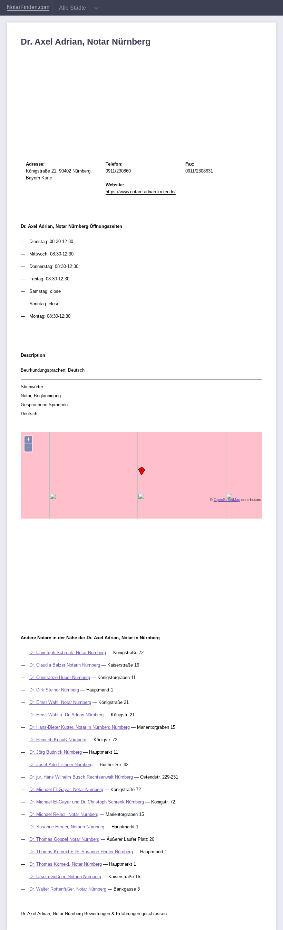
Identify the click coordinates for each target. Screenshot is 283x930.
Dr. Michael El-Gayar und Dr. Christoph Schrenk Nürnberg (86, 802)
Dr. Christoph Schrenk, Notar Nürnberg (67, 652)
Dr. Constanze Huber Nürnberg (59, 677)
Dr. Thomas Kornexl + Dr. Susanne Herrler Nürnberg (81, 851)
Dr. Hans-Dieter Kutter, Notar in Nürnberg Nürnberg (79, 727)
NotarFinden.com (28, 7)
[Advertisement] (141, 98)
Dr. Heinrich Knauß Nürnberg (57, 739)
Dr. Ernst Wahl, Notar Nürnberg (60, 702)
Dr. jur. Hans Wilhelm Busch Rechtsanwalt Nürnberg (81, 777)
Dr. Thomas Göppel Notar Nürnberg (64, 839)
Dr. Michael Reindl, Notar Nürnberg (63, 814)
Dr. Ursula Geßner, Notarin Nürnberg (65, 876)
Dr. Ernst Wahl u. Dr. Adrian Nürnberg (66, 714)
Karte (46, 177)
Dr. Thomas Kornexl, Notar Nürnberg (65, 864)
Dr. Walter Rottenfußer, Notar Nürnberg (67, 889)
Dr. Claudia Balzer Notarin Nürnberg (64, 665)
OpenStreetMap (227, 499)
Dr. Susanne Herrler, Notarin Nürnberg (66, 826)
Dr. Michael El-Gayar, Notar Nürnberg (66, 789)
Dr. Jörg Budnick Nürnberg (55, 752)
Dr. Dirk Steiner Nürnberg (54, 689)
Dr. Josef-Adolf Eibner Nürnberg (60, 764)
